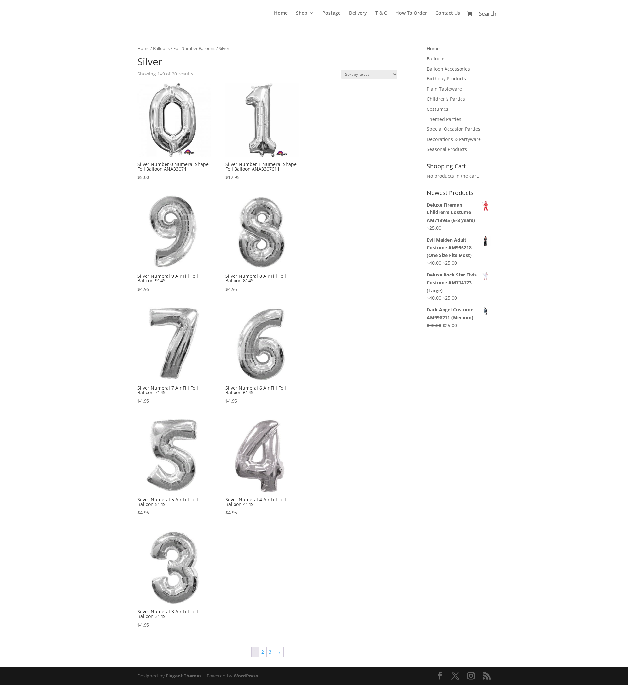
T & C (381, 13)
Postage (331, 13)
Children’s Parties (446, 99)
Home (281, 13)
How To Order (411, 13)
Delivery (358, 13)
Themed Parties (444, 119)
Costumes (437, 109)
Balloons (161, 48)
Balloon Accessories (448, 69)
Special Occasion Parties (453, 129)
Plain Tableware (444, 89)
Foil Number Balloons (194, 48)
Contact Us (447, 13)
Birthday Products (446, 78)
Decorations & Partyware (454, 139)
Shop (301, 13)
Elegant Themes (183, 676)
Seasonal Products (447, 149)
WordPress (246, 676)
